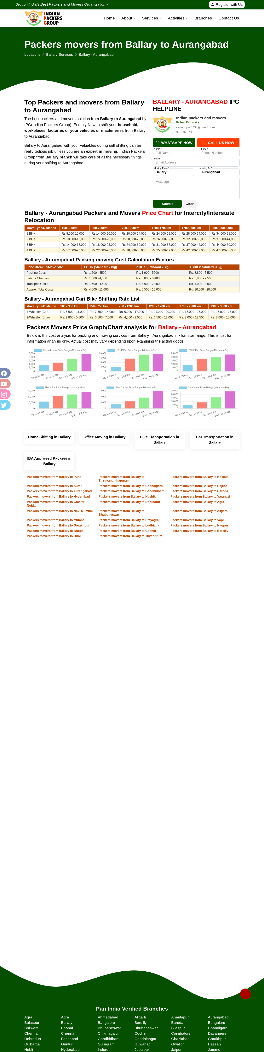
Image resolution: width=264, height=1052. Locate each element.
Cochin (140, 1033)
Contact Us (229, 18)
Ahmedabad (108, 1017)
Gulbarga (32, 1044)
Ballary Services (59, 54)
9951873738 (184, 132)
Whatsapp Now (176, 143)
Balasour (31, 1023)
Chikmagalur (108, 1033)
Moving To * (206, 168)
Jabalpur (142, 1050)
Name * (158, 149)
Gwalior (177, 1044)
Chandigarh (217, 1028)
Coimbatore (181, 1033)
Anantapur (180, 1017)
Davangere (217, 1033)
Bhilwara (31, 1028)
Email (157, 158)
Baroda (177, 1023)
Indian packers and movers (201, 118)
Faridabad (69, 1039)
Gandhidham (108, 1039)
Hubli (28, 1050)
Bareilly (141, 1023)
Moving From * (161, 168)
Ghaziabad (180, 1039)
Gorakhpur (217, 1039)
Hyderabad (70, 1050)
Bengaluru (216, 1023)
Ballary (66, 1023)
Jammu (214, 1050)
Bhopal (67, 1028)
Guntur (66, 1044)
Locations (32, 54)
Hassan (214, 1044)
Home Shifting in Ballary (49, 437)
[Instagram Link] (5, 394)
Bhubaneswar (109, 1028)
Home (109, 18)
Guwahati (142, 1044)
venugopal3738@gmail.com (195, 127)
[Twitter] (5, 405)
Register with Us (229, 5)
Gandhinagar (145, 1039)
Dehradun (32, 1039)
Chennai (31, 1033)
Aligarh (140, 1017)
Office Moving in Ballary (104, 437)
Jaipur (176, 1050)
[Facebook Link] (5, 373)
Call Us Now (220, 143)
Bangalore (106, 1023)
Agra (28, 1017)
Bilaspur (178, 1028)
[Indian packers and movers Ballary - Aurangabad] (162, 125)
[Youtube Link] (5, 383)
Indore (103, 1050)
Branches (203, 18)
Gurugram (106, 1044)
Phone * (204, 149)
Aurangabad (218, 1017)
